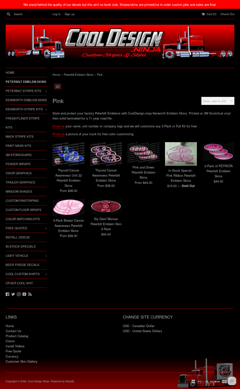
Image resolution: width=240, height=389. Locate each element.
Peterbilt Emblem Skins (26, 81)
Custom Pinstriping (22, 200)
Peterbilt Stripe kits (26, 91)
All (57, 86)
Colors (10, 341)
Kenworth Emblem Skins (26, 100)
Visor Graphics (19, 173)
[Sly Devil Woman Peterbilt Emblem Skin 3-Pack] (106, 206)
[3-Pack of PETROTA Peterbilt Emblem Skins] (218, 152)
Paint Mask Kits (18, 145)
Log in (56, 14)
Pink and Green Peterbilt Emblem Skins (143, 172)
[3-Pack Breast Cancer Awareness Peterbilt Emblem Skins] (68, 207)
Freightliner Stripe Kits (23, 122)
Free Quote (13, 351)
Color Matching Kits (23, 219)
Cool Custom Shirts (26, 274)
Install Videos (18, 237)
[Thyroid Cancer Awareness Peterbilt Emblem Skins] (106, 154)
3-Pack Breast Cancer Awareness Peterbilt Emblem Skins (68, 225)
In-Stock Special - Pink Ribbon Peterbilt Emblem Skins (181, 175)
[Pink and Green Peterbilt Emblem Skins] (143, 152)
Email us (58, 126)
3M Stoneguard (19, 155)
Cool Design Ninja (38, 381)
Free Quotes (26, 228)
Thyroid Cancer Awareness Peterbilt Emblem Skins (106, 175)
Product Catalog (17, 335)
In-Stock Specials (21, 246)
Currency (12, 356)
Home (10, 72)
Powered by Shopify (62, 381)
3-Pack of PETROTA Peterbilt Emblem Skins (218, 170)
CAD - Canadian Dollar (138, 325)
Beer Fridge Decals (22, 265)
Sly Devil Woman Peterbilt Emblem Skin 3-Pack (106, 223)
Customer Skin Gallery (22, 361)
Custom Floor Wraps (23, 210)
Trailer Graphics (20, 182)
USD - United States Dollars (142, 330)
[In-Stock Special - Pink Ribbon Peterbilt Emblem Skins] (181, 154)
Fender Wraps (18, 164)
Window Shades (19, 191)
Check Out (227, 14)
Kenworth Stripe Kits (26, 109)
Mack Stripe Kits (20, 136)
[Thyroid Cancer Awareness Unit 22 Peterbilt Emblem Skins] (68, 154)
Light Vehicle (26, 255)
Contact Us (13, 330)
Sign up (70, 14)
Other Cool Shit (19, 283)
